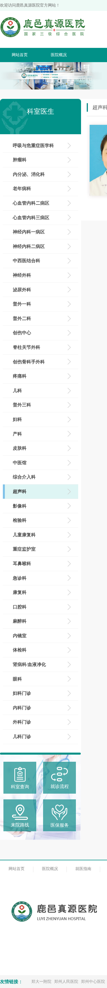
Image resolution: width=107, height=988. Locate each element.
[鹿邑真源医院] (43, 30)
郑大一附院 (41, 981)
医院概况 (59, 55)
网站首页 (20, 55)
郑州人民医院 (66, 981)
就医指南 (83, 869)
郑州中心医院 (93, 981)
